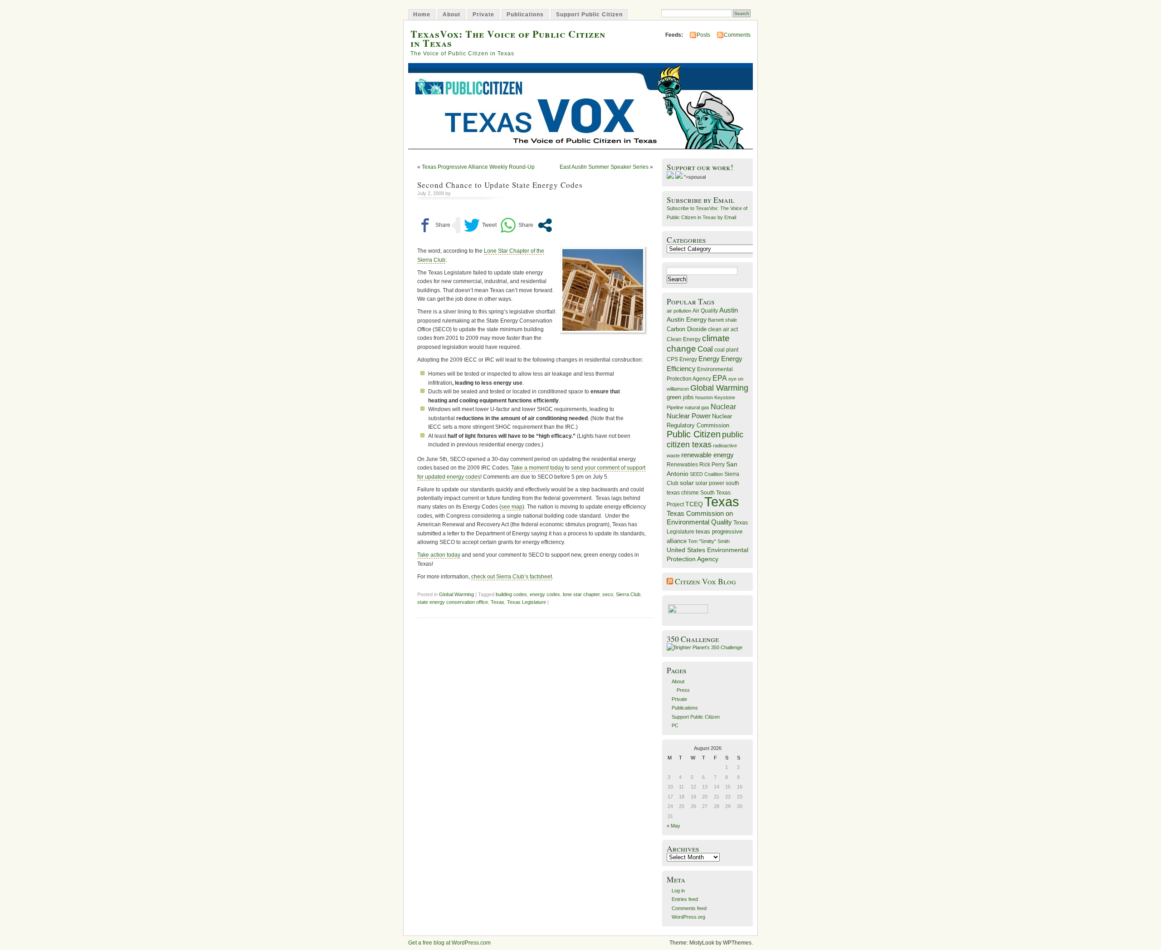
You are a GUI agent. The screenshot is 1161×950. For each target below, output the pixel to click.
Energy (709, 358)
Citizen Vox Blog (705, 581)
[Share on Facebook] (433, 225)
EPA (719, 378)
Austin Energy (687, 319)
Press (683, 690)
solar (687, 482)
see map (511, 507)
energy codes (545, 594)
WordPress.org (688, 917)
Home (421, 14)
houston (704, 397)
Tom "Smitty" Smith (709, 541)
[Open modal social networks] (545, 225)
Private (483, 14)
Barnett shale (722, 320)
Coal (705, 349)
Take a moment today (537, 468)
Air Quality (705, 311)
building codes (511, 594)
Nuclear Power (689, 416)
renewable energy (707, 455)
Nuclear (723, 407)
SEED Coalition (706, 474)
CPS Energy (682, 359)
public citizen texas (705, 439)
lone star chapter (581, 594)
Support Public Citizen (589, 14)
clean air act (723, 329)
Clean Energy (684, 339)
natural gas (697, 407)
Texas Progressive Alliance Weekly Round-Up (478, 167)
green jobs (680, 397)
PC (675, 725)
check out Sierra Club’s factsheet (511, 576)
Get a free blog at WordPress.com (449, 943)
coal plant (726, 350)
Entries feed (685, 899)
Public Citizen (694, 434)
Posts (703, 35)
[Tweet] (480, 225)
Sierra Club (628, 594)
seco (607, 594)
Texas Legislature (526, 602)
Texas (497, 602)
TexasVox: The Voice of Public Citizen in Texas (507, 38)
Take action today (438, 555)
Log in (678, 890)
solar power (709, 483)
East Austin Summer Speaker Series (604, 167)
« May (673, 825)
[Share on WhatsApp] (516, 225)
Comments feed (689, 908)
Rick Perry (712, 464)
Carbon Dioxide (687, 329)
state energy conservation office (452, 602)
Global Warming (456, 594)
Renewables (682, 464)
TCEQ (694, 504)
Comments (737, 35)
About (451, 14)
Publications (525, 14)
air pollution (679, 310)
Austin (728, 310)
